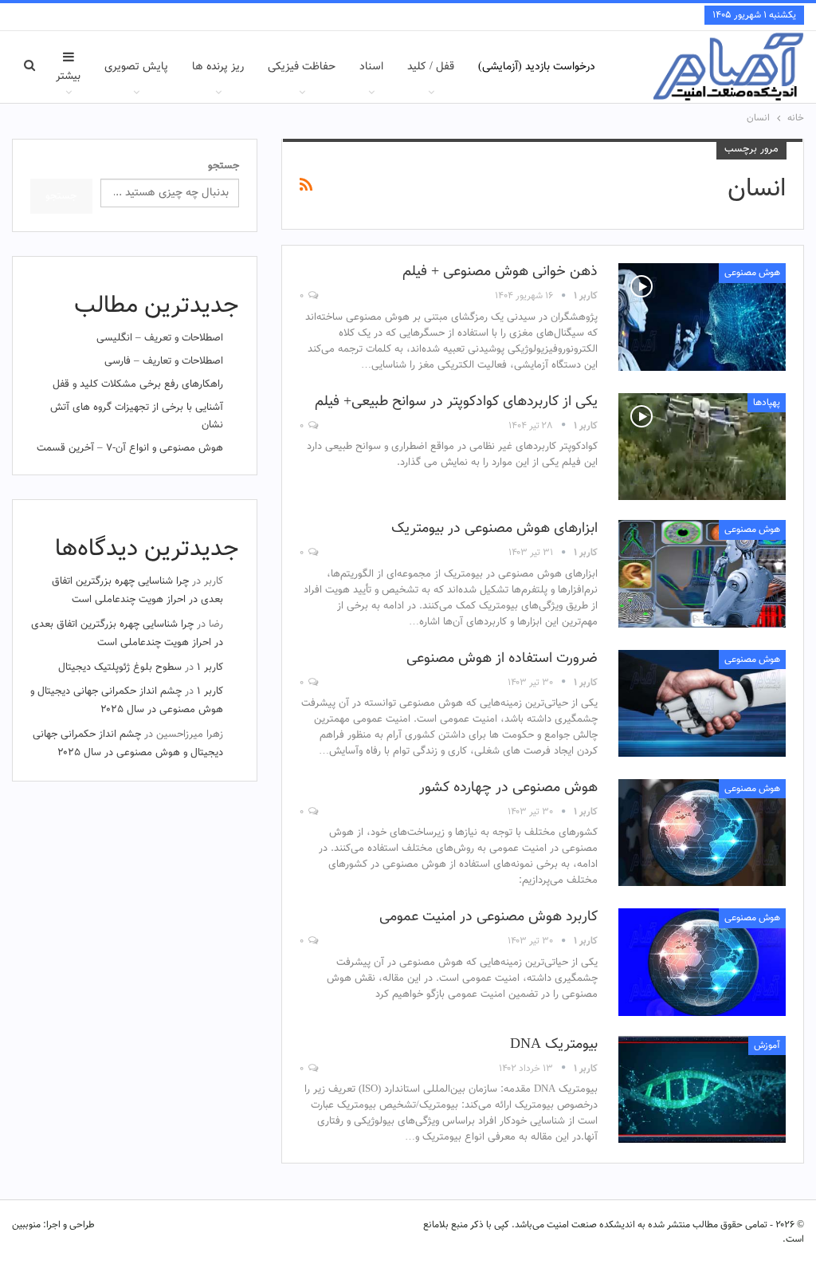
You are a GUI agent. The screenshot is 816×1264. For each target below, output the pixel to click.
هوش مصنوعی (752, 273)
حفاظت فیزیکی (301, 67)
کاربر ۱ (210, 667)
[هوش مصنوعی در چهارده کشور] (702, 832)
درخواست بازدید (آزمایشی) (536, 67)
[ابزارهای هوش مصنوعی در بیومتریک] (702, 573)
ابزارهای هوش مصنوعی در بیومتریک (494, 529)
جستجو (223, 166)
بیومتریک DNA (554, 1045)
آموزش (767, 1045)
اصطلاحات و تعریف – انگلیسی (159, 338)
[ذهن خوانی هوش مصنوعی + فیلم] (702, 316)
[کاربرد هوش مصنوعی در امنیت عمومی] (702, 961)
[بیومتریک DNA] (702, 1089)
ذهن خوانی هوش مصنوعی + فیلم (500, 272)
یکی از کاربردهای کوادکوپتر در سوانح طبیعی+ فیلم (456, 402)
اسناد (371, 67)
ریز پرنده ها (218, 67)
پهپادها (766, 403)
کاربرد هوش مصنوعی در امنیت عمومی (488, 917)
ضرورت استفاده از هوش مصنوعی (502, 659)
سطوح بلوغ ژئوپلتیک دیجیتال (120, 667)
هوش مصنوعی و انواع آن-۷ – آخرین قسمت (130, 448)
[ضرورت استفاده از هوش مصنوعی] (702, 703)
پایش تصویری (136, 67)
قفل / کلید (430, 67)
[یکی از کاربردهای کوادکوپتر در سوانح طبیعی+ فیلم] (702, 446)
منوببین (26, 1225)
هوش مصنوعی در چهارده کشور (508, 788)
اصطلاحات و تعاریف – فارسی (163, 361)
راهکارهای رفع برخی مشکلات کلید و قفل (138, 384)
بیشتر (68, 76)
